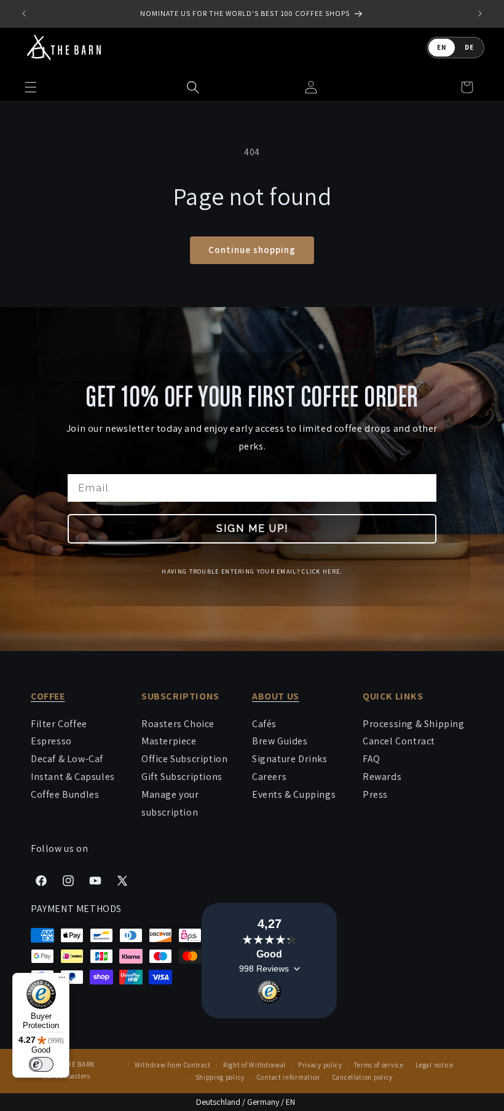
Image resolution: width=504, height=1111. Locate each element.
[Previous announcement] (23, 13)
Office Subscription (184, 758)
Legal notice (434, 1065)
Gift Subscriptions (181, 776)
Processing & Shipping (414, 723)
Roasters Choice (178, 723)
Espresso (51, 741)
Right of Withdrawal (254, 1065)
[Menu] (62, 980)
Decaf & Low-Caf (67, 758)
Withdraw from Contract (173, 1065)
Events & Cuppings (294, 794)
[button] (193, 87)
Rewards (382, 776)
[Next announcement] (480, 13)
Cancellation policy (363, 1077)
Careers (269, 776)
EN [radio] (441, 47)
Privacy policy (320, 1065)
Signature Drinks (290, 758)
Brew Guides (280, 741)
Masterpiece (169, 741)
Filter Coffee (59, 723)
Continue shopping (252, 249)
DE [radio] (469, 47)
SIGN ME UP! (252, 528)
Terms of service (378, 1065)
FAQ (371, 758)
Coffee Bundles (65, 794)
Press (375, 794)
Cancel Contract (399, 741)
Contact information (288, 1077)
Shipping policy (220, 1077)
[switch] (41, 1064)
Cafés (264, 723)
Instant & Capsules (73, 776)
